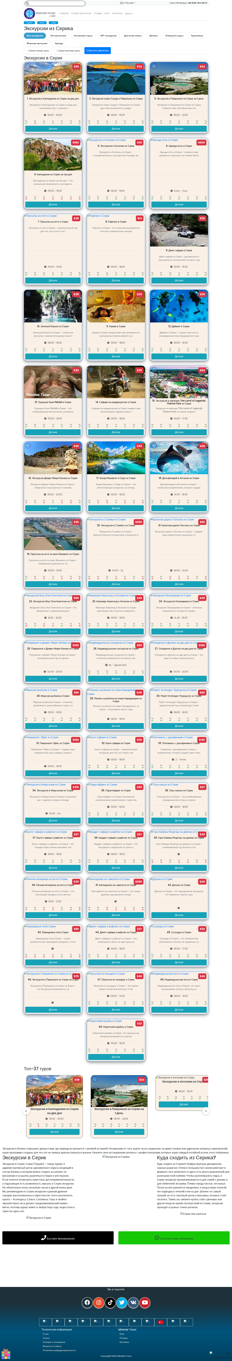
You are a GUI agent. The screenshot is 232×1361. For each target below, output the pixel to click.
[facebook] (87, 1302)
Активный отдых (83, 35)
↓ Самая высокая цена (68, 50)
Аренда (59, 43)
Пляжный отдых (174, 35)
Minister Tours (45, 14)
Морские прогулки (37, 43)
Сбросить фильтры (97, 50)
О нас (46, 1333)
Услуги (46, 1338)
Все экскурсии (35, 35)
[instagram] (98, 1302)
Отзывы (98, 13)
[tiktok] (110, 1302)
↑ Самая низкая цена (38, 50)
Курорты (129, 13)
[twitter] (121, 1302)
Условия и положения (54, 1342)
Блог (122, 1333)
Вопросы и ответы (52, 1346)
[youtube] (144, 1302)
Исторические (58, 35)
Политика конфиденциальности (59, 1350)
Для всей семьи (133, 35)
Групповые (197, 35)
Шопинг (153, 35)
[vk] (133, 1302)
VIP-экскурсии (108, 35)
